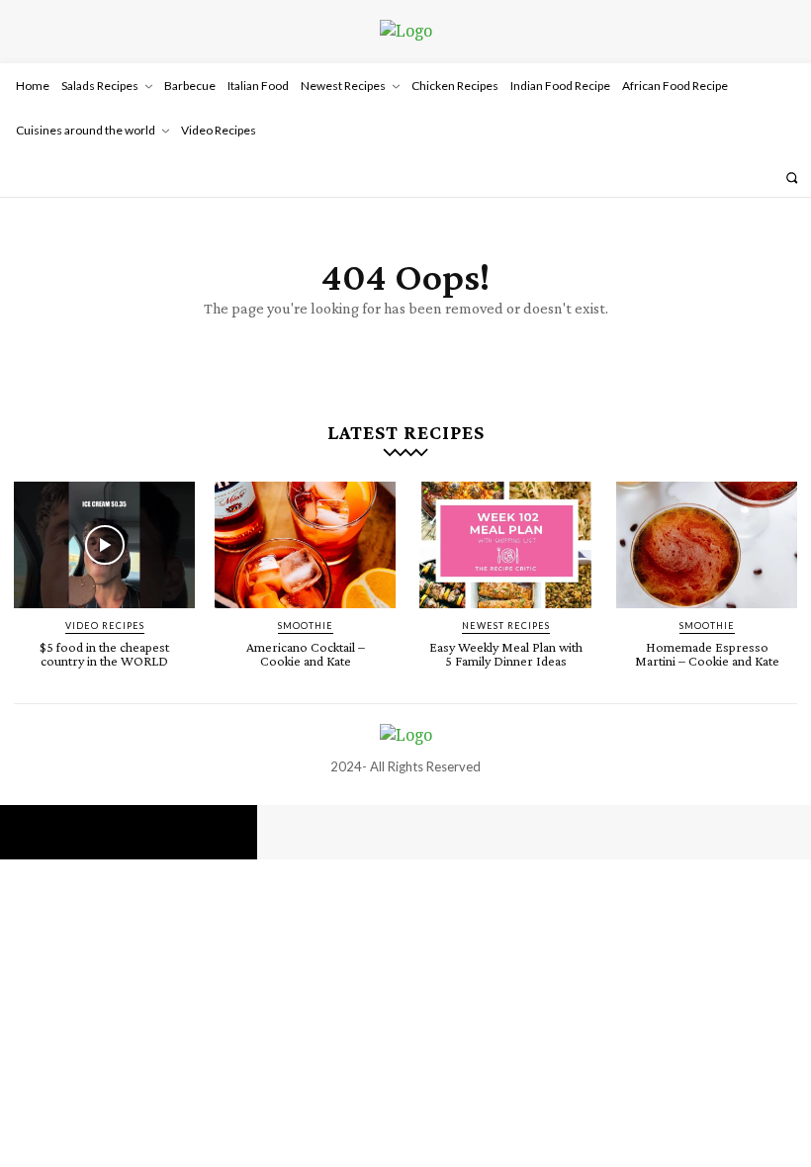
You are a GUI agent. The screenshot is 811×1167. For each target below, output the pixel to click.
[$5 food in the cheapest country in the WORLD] (104, 545)
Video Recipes (104, 625)
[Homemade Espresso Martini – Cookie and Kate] (706, 545)
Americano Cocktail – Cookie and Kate (305, 654)
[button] (791, 177)
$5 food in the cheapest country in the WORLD (104, 654)
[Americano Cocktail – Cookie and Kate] (305, 545)
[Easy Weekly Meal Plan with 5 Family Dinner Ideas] (505, 545)
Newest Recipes (506, 625)
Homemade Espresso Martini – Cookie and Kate (707, 654)
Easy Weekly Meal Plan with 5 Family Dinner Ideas (506, 654)
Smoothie (305, 625)
